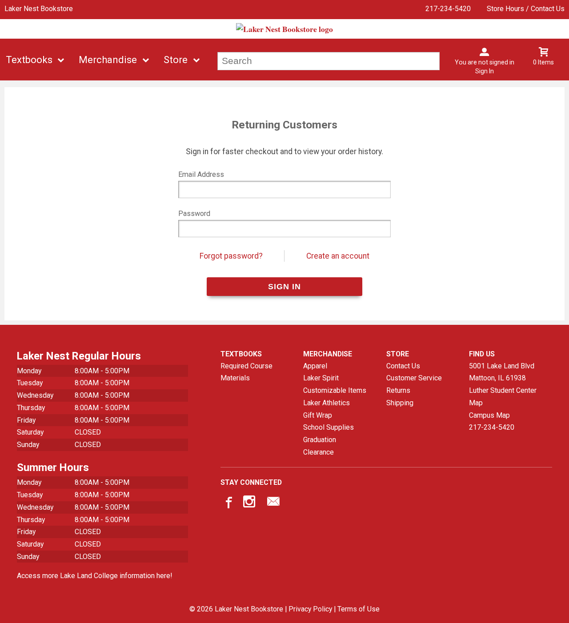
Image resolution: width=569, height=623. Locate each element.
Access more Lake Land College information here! (94, 575)
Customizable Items (334, 390)
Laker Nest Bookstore (38, 8)
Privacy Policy (310, 609)
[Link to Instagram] (250, 503)
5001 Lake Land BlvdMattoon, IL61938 (501, 372)
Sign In (484, 71)
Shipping (399, 403)
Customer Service (414, 378)
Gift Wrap (317, 415)
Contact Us (403, 366)
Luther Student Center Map (503, 396)
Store (176, 59)
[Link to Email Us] (273, 503)
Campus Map (489, 415)
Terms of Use (358, 609)
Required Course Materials (246, 372)
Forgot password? (231, 256)
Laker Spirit (321, 378)
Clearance (318, 452)
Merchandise (108, 59)
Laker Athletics (326, 403)
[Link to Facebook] (227, 503)
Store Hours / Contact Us (526, 8)
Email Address (201, 174)
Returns (398, 390)
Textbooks (29, 59)
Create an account (337, 256)
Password (194, 213)
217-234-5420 (448, 8)
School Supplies (328, 427)
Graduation (319, 439)
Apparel (315, 366)
